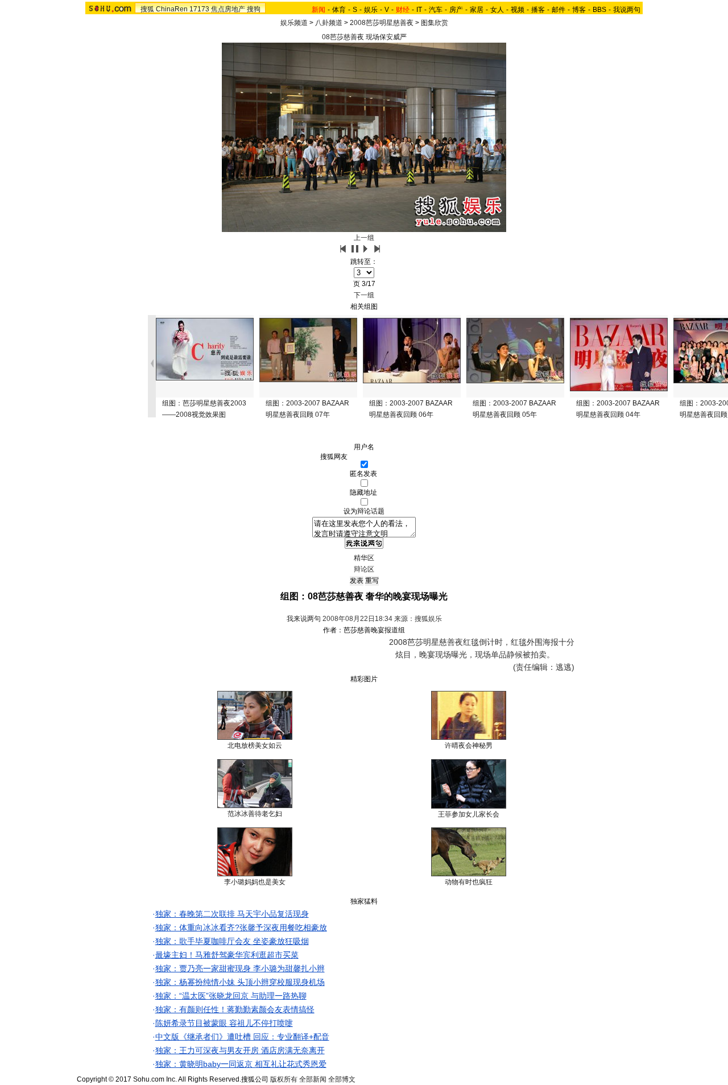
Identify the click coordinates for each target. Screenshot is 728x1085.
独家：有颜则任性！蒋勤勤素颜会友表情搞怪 (235, 1009)
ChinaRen (172, 9)
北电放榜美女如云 (255, 745)
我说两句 (626, 10)
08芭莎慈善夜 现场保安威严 (364, 37)
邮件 (558, 10)
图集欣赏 (434, 23)
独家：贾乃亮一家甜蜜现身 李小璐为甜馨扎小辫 (240, 968)
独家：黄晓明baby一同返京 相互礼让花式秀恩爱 (240, 1064)
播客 (538, 10)
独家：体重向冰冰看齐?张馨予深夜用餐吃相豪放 (241, 927)
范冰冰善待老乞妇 (255, 814)
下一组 (364, 295)
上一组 (364, 238)
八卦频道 (328, 23)
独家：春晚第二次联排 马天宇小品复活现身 (232, 913)
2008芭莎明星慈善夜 (381, 23)
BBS (599, 10)
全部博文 (341, 1079)
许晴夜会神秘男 (469, 745)
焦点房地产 (228, 9)
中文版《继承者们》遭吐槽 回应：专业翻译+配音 (242, 1036)
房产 (456, 10)
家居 (476, 10)
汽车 (435, 10)
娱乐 (371, 10)
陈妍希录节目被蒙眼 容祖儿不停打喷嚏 (224, 1023)
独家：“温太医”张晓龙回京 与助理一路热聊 (231, 995)
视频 (517, 10)
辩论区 (364, 569)
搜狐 (147, 9)
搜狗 (253, 9)
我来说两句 (304, 619)
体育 (339, 10)
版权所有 (283, 1079)
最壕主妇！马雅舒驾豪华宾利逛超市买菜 (227, 954)
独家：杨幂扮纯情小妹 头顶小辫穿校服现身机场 (240, 982)
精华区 (364, 558)
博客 (579, 10)
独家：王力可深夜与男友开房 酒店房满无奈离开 (240, 1050)
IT (419, 10)
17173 (199, 9)
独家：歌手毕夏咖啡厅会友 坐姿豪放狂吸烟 (232, 941)
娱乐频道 (294, 23)
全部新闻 (312, 1079)
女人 (497, 10)
